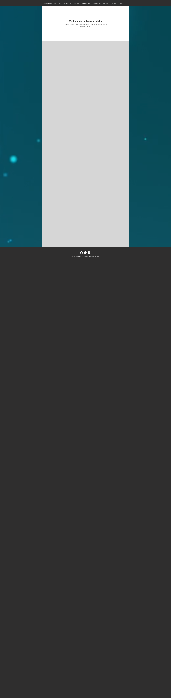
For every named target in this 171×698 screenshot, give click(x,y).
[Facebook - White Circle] (81, 252)
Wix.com (97, 256)
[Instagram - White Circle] (89, 252)
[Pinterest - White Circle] (85, 252)
